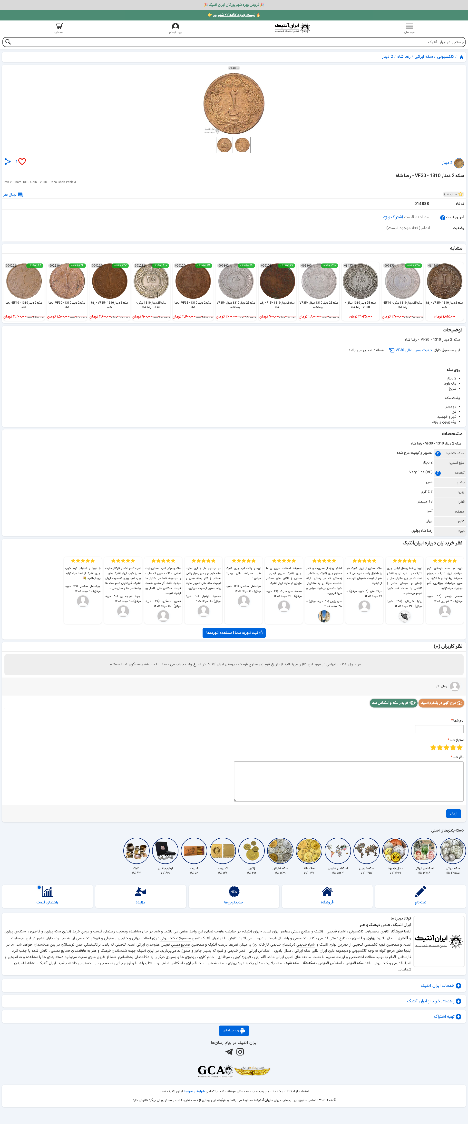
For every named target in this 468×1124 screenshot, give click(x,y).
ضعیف (460, 747)
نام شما (458, 720)
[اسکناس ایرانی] (424, 851)
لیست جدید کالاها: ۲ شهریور (234, 15)
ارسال (453, 814)
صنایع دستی (180, 945)
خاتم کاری (206, 957)
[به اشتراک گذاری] (7, 161)
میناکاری (224, 957)
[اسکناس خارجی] (338, 851)
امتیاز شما (457, 740)
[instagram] (239, 1052)
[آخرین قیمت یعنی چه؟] (442, 217)
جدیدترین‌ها (234, 902)
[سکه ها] (252, 1071)
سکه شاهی (216, 963)
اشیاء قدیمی (305, 945)
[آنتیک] (136, 851)
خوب (440, 747)
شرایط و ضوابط (194, 1091)
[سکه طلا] (309, 851)
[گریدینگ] (215, 1071)
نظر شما (458, 757)
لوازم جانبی (122, 963)
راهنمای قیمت (47, 902)
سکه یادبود (274, 963)
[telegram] (228, 1052)
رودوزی (190, 957)
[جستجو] (7, 42)
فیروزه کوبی (242, 957)
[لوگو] (292, 27)
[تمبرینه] (223, 851)
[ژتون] (251, 851)
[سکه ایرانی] (453, 851)
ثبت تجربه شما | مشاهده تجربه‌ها (232, 633)
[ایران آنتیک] (462, 57)
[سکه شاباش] (280, 851)
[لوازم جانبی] (165, 851)
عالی (433, 747)
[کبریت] (194, 851)
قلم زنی (260, 957)
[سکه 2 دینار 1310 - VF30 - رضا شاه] (234, 103)
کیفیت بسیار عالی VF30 (414, 350)
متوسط (446, 747)
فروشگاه (327, 902)
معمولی (453, 747)
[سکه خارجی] (366, 851)
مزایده (141, 902)
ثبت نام (420, 902)
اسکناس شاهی (171, 963)
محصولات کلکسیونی (175, 938)
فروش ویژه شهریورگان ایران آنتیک (234, 5)
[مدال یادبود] (395, 851)
